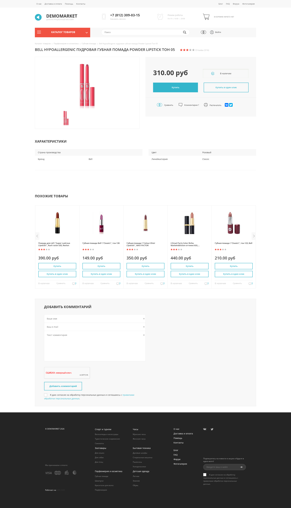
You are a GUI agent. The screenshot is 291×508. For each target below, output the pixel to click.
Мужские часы (139, 434)
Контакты (80, 3)
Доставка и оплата (53, 3)
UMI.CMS (61, 490)
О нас (39, 3)
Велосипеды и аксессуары (106, 434)
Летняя (136, 476)
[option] (87, 86)
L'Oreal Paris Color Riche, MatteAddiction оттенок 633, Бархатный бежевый (184, 245)
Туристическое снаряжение (107, 439)
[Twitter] (231, 105)
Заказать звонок (118, 19)
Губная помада (89, 43)
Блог (221, 3)
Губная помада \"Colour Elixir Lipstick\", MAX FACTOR (141, 244)
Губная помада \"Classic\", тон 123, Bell (233, 243)
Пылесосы (137, 462)
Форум (236, 3)
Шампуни (99, 481)
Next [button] (254, 236)
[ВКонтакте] (226, 105)
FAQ (228, 3)
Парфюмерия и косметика (66, 43)
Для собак (99, 457)
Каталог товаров (43, 43)
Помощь (69, 3)
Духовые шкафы (140, 453)
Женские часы (139, 439)
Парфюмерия (101, 490)
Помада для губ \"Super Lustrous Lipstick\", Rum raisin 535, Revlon (54, 244)
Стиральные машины (142, 457)
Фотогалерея (248, 3)
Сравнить (168, 105)
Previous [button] (37, 236)
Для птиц (99, 462)
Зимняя (136, 481)
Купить (175, 87)
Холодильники (139, 466)
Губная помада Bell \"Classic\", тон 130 (101, 243)
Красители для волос (104, 485)
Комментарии (191, 105)
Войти (218, 32)
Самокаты (99, 443)
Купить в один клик (57, 273)
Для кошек (99, 453)
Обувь (135, 485)
